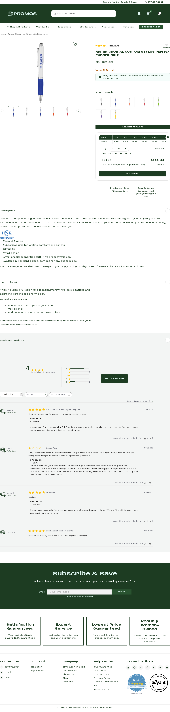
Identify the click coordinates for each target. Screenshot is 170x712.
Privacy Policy (102, 678)
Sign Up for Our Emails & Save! (120, 2)
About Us (68, 674)
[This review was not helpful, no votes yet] (150, 438)
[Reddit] (160, 667)
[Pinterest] (147, 667)
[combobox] (36, 394)
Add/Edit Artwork (132, 127)
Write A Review (114, 378)
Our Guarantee (103, 667)
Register (36, 667)
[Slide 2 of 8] (26, 111)
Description (7, 211)
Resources (108, 27)
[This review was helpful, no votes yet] (145, 483)
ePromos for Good (74, 667)
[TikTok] (154, 667)
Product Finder (151, 27)
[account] (139, 14)
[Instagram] (134, 667)
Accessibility (101, 689)
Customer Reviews (12, 340)
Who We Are (86, 27)
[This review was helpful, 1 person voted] (145, 438)
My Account (38, 671)
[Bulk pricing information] (168, 137)
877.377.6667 (155, 2)
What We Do (42, 27)
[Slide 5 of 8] (67, 111)
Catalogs (128, 27)
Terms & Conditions (106, 682)
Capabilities (64, 27)
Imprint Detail (8, 282)
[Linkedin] (128, 667)
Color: (104, 92)
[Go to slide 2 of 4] (78, 111)
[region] (107, 46)
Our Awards (70, 671)
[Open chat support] (159, 14)
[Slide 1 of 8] (13, 111)
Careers (68, 682)
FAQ (96, 686)
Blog (65, 678)
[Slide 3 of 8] (40, 111)
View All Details (105, 70)
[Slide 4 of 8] (53, 111)
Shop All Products (20, 27)
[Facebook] (141, 667)
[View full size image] (75, 44)
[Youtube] (167, 667)
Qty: (104, 148)
